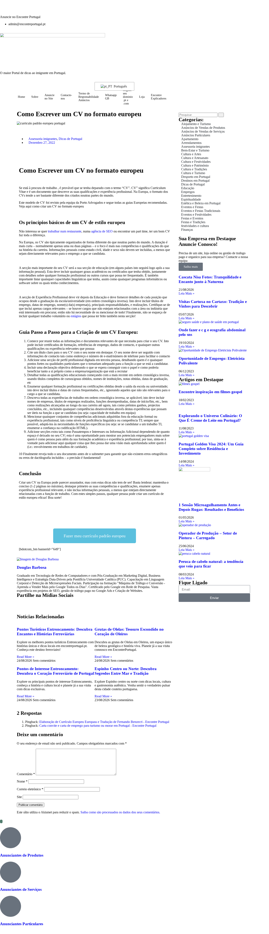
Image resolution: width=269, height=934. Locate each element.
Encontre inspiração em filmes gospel (210, 392)
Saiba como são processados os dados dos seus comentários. (120, 812)
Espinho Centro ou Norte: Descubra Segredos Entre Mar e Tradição (126, 671)
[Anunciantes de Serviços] (10, 872)
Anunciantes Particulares (21, 924)
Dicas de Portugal (70, 139)
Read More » (25, 657)
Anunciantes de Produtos (21, 855)
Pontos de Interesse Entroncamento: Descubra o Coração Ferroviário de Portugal (55, 671)
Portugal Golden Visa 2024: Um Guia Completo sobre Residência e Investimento (211, 448)
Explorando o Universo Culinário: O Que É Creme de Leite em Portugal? (210, 418)
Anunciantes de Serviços (21, 889)
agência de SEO (102, 231)
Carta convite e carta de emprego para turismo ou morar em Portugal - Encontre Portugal (97, 725)
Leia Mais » (186, 293)
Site (19, 797)
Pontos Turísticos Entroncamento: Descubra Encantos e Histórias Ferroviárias (54, 631)
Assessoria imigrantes (42, 139)
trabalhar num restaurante (64, 231)
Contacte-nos (66, 97)
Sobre (34, 96)
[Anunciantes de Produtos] (10, 837)
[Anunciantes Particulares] (10, 906)
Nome (22, 781)
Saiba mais (191, 266)
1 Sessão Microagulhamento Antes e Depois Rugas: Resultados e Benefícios (211, 507)
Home (21, 96)
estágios (76, 316)
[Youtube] (39, 9)
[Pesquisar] (221, 115)
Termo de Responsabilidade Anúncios (88, 97)
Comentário (26, 774)
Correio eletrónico (30, 789)
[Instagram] (5, 9)
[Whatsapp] (28, 9)
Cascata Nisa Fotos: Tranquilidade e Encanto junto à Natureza (210, 279)
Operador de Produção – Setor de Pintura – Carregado (208, 535)
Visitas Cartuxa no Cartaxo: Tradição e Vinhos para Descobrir (213, 303)
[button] (43, 154)
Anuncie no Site (49, 97)
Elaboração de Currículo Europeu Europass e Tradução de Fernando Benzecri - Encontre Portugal (104, 722)
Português (120, 86)
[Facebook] (16, 9)
